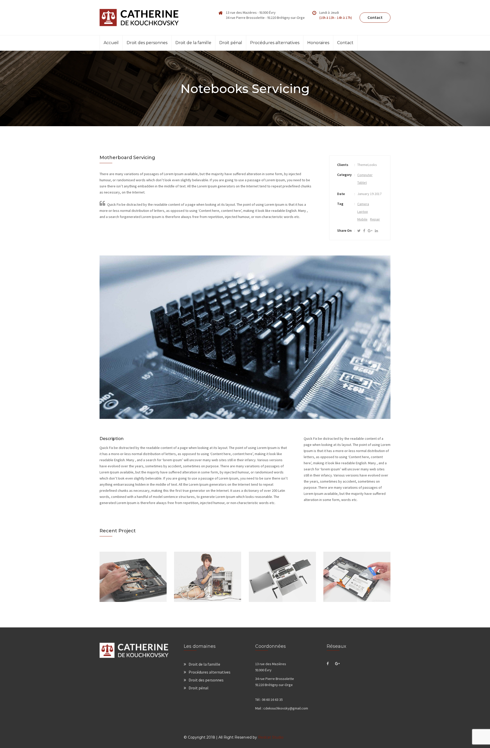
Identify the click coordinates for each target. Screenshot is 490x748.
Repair (375, 219)
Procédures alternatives (274, 42)
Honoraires (318, 42)
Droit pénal (230, 42)
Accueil (111, 42)
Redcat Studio (271, 737)
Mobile (362, 219)
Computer (365, 175)
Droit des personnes (147, 42)
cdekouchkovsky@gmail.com (285, 708)
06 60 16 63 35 (272, 699)
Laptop (362, 211)
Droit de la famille (193, 42)
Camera (363, 204)
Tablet (362, 182)
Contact (375, 17)
